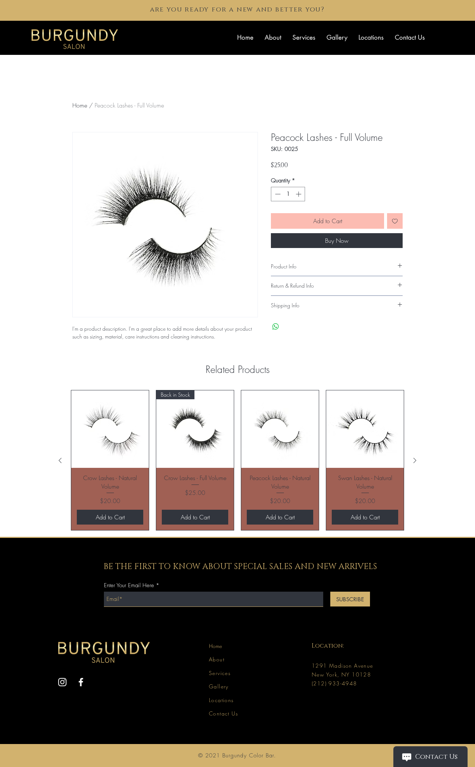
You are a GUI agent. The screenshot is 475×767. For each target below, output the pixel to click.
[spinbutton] (288, 194)
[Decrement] (277, 194)
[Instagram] (62, 682)
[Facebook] (80, 682)
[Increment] (299, 194)
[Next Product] (414, 460)
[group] (237, 460)
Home (79, 105)
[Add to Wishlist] (395, 221)
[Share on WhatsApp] (275, 326)
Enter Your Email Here (129, 585)
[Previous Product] (60, 460)
